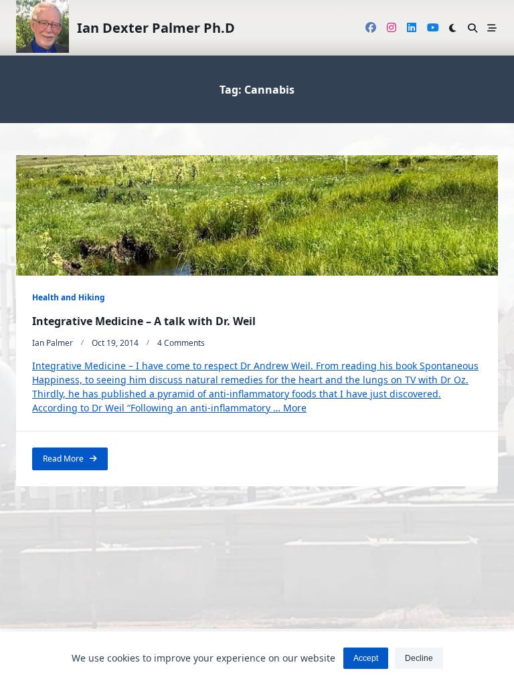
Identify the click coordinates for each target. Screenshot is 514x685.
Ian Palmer (52, 343)
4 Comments (181, 343)
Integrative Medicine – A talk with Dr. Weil (144, 321)
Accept (365, 658)
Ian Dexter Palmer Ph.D (156, 28)
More (295, 407)
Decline (419, 658)
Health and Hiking (68, 297)
